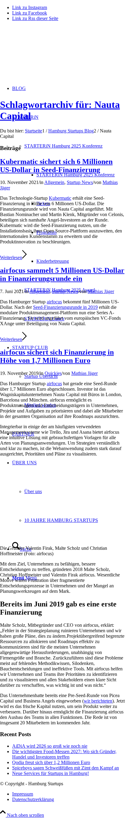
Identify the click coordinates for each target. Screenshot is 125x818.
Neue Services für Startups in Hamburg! (50, 773)
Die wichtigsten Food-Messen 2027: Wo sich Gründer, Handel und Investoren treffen (64, 754)
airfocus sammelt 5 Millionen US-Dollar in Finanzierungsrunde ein (62, 274)
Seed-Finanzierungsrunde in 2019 (65, 307)
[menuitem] (80, 174)
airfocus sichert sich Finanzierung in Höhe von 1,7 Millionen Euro (57, 356)
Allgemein (54, 182)
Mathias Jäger (101, 291)
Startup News (80, 182)
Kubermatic (60, 198)
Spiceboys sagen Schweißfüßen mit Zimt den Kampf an (65, 767)
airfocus (54, 383)
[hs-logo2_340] (45, 54)
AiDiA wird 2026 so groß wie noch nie (49, 746)
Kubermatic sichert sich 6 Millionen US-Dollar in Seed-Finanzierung (56, 166)
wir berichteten (98, 700)
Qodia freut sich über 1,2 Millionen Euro (51, 762)
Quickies (53, 373)
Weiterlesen (11, 257)
